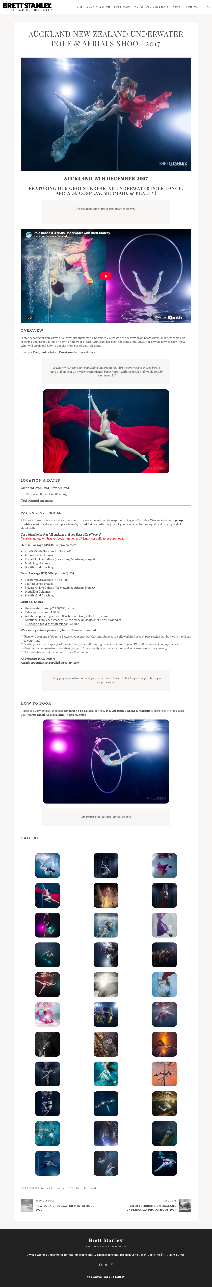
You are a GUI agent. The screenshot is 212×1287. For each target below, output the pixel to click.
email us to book (75, 711)
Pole (72, 1188)
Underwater (91, 1188)
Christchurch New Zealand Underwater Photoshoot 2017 (151, 1207)
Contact (192, 7)
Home (79, 7)
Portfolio (122, 7)
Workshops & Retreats (151, 7)
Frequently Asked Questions (53, 352)
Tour (79, 1188)
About (177, 7)
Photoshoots (59, 1188)
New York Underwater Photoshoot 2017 (65, 1207)
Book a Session (98, 7)
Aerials (45, 1188)
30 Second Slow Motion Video (46, 624)
